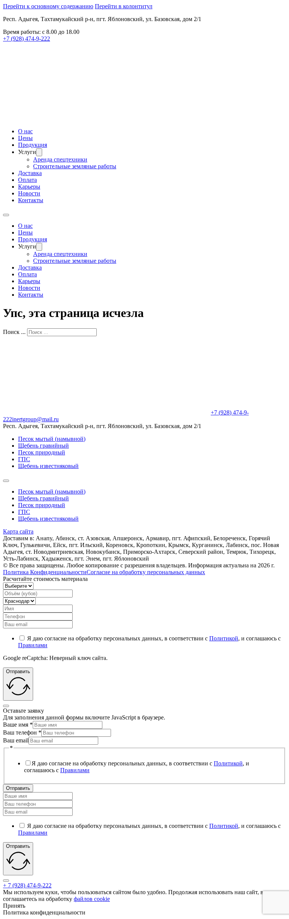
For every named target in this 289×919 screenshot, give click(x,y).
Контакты (30, 200)
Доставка (30, 173)
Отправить (18, 788)
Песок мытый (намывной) (51, 439)
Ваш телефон (22, 732)
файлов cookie (92, 899)
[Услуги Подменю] (39, 152)
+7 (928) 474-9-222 (26, 38)
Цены (25, 138)
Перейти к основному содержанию (48, 6)
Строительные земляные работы (74, 166)
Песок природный (41, 452)
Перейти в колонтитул (123, 6)
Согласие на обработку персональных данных (146, 572)
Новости (29, 193)
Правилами (32, 645)
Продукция (32, 145)
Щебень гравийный (43, 445)
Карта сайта (18, 531)
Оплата (27, 180)
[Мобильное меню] (6, 215)
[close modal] (6, 706)
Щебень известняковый (48, 466)
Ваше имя (18, 724)
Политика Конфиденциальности (45, 572)
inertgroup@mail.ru (35, 419)
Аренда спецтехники (60, 159)
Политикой (223, 638)
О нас (25, 131)
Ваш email (16, 740)
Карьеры (29, 186)
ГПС (24, 459)
